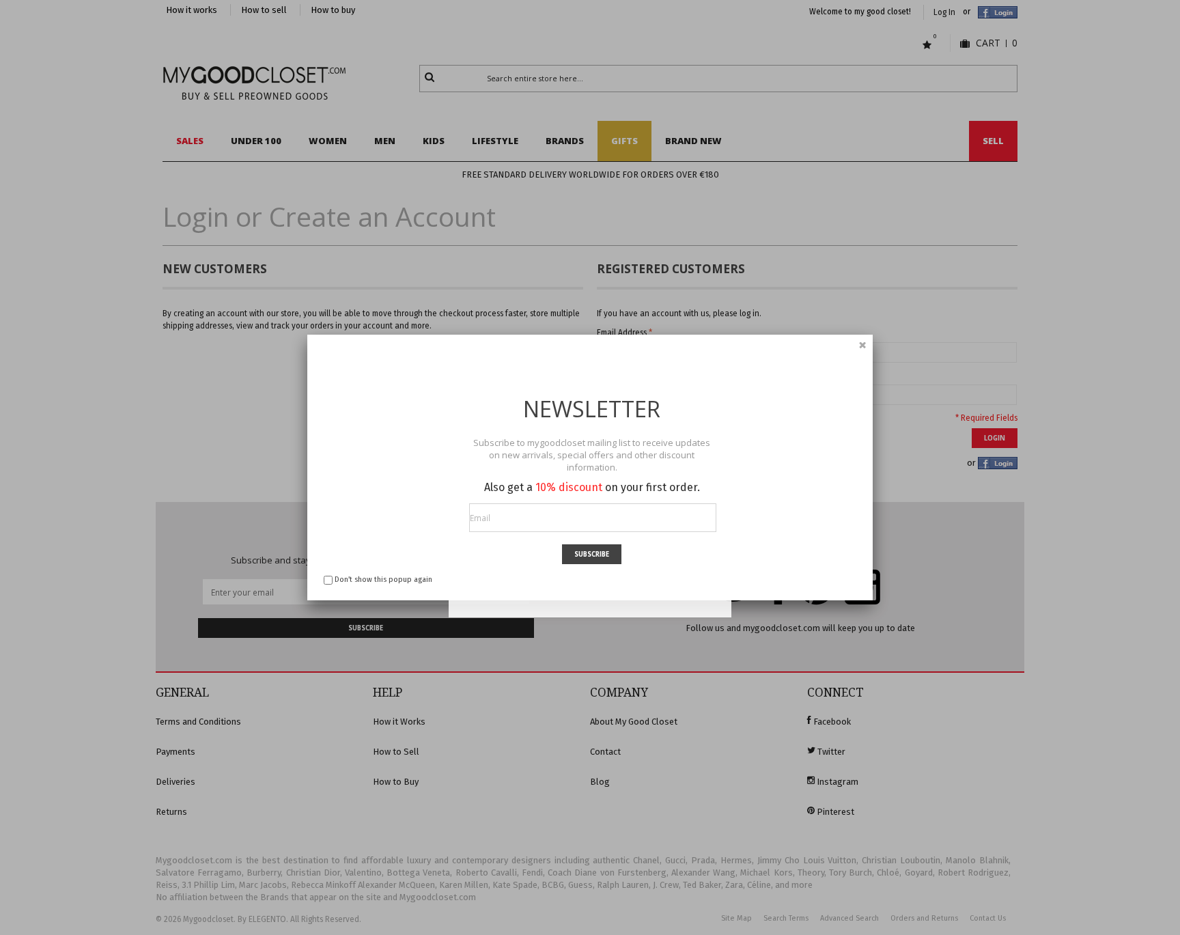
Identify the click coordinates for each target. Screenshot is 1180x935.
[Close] (862, 345)
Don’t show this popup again (383, 579)
